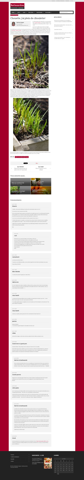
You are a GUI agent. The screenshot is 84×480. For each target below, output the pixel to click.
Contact (71, 0)
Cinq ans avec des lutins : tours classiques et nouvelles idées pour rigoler (62, 38)
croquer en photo (37, 22)
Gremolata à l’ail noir (58, 29)
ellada (14, 333)
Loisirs (23, 13)
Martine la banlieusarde (20, 360)
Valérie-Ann (15, 282)
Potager (17, 15)
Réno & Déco (30, 13)
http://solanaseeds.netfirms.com (42, 441)
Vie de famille (47, 13)
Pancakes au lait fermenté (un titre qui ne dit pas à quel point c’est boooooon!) (63, 33)
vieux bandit (15, 295)
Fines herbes (13, 15)
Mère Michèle (16, 271)
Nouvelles (67, 0)
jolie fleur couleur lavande (16, 30)
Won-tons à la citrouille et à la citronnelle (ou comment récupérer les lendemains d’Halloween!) (63, 21)
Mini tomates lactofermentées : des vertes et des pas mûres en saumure (63, 26)
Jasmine (14, 321)
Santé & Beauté (38, 13)
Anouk (14, 438)
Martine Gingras (20, 22)
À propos (53, 0)
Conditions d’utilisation (60, 0)
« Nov (58, 473)
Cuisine (12, 13)
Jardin (18, 13)
